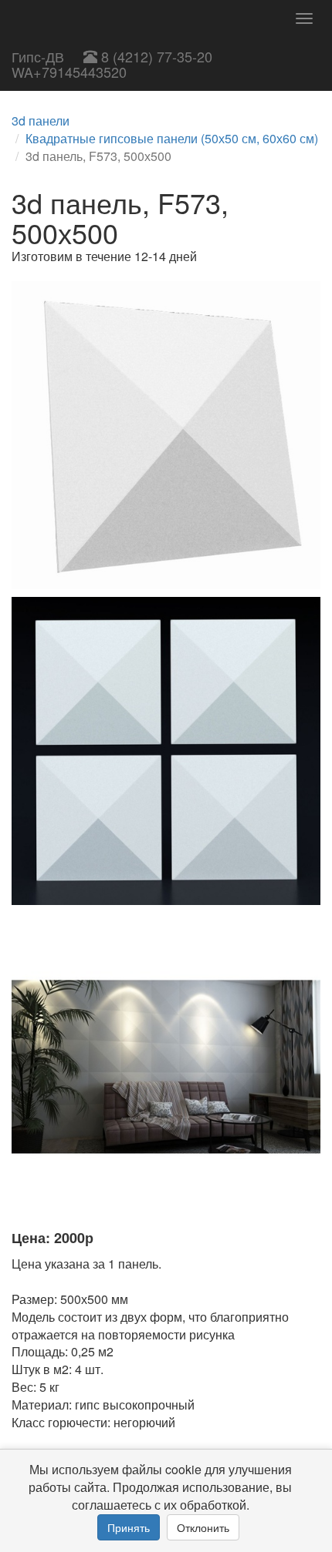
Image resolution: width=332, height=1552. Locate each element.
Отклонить (203, 1527)
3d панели (40, 120)
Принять (128, 1527)
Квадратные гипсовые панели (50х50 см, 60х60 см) (171, 138)
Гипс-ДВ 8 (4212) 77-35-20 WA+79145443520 (112, 64)
